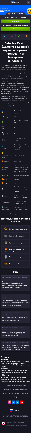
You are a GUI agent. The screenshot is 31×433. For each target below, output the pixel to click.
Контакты (7, 389)
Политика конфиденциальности (15, 385)
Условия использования (11, 393)
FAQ (15, 397)
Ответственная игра (20, 389)
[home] (15, 2)
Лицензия (25, 393)
